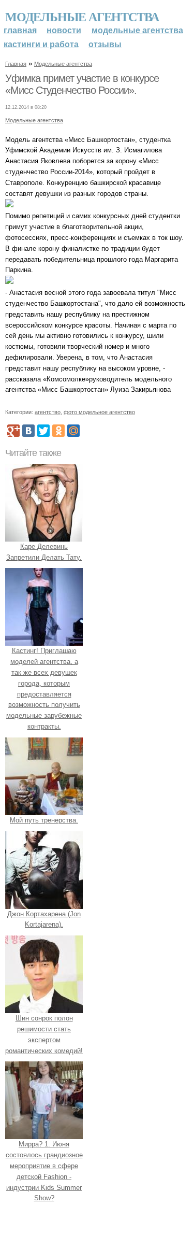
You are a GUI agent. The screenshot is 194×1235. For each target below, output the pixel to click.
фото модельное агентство (99, 412)
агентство (48, 412)
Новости (64, 30)
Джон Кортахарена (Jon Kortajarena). (44, 919)
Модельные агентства (82, 16)
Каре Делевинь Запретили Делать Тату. (44, 552)
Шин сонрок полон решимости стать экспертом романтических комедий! (44, 1034)
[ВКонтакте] (28, 430)
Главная (20, 30)
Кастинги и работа (41, 44)
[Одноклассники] (58, 430)
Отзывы (105, 44)
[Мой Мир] (73, 430)
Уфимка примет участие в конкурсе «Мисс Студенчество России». (82, 84)
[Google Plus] (13, 430)
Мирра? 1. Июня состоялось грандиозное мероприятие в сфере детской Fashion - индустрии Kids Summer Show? (44, 1171)
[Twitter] (43, 430)
